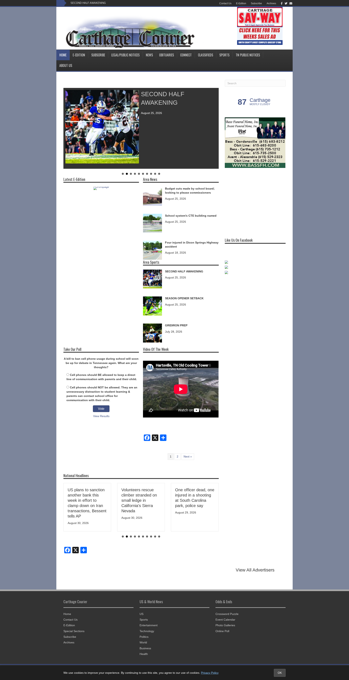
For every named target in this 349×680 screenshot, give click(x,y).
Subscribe (256, 3)
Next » (188, 456)
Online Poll (222, 631)
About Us (65, 65)
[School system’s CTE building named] (152, 223)
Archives (271, 3)
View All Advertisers (255, 569)
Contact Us (225, 3)
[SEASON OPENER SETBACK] (152, 305)
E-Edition (241, 3)
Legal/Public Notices (125, 55)
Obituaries (166, 55)
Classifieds (205, 55)
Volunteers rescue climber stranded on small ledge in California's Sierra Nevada (139, 500)
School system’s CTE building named (191, 215)
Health (144, 654)
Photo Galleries (225, 625)
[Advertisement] (255, 201)
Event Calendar (225, 619)
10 (159, 174)
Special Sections (73, 631)
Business (145, 648)
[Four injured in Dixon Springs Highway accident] (152, 250)
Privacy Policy (210, 672)
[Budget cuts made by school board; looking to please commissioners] (152, 195)
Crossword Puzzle (227, 614)
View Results (101, 416)
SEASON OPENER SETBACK (184, 298)
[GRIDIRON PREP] (152, 332)
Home (62, 55)
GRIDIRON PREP (176, 325)
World (143, 642)
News (149, 55)
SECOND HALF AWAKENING (88, 2)
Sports (224, 55)
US (141, 614)
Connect (186, 55)
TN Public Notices (248, 55)
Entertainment (149, 625)
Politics (144, 636)
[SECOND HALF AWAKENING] (152, 278)
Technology (147, 631)
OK (280, 672)
